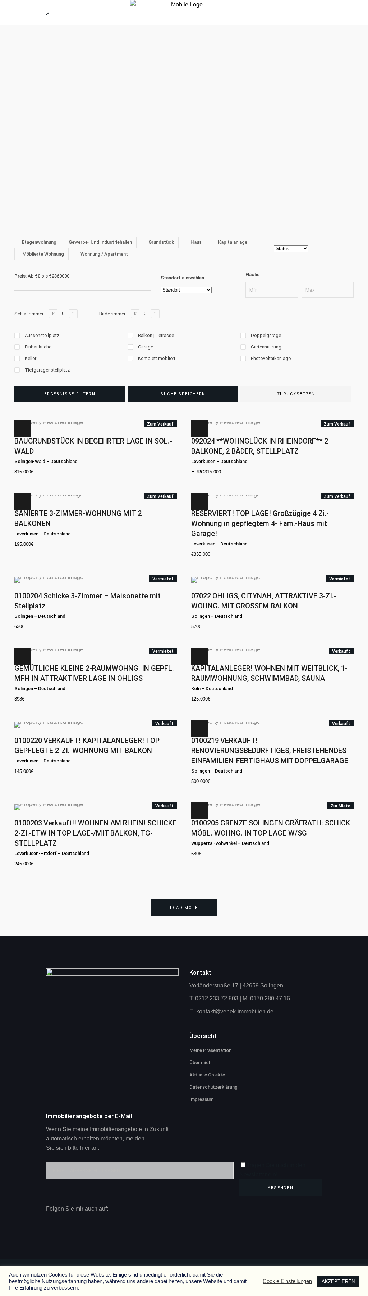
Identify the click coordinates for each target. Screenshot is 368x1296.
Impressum (201, 1099)
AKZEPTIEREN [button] (338, 1281)
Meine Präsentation (210, 1050)
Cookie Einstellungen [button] (287, 1281)
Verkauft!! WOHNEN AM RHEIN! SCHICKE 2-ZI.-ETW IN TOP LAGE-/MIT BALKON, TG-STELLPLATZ (95, 833)
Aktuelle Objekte (207, 1074)
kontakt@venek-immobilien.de (234, 1011)
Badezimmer (112, 313)
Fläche (252, 274)
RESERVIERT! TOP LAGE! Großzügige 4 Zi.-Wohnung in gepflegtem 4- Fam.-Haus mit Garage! (260, 523)
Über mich (200, 1062)
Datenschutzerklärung (213, 1087)
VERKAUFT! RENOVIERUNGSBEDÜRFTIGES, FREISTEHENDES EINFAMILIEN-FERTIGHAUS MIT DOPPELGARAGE (269, 750)
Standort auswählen (182, 277)
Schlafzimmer (28, 313)
